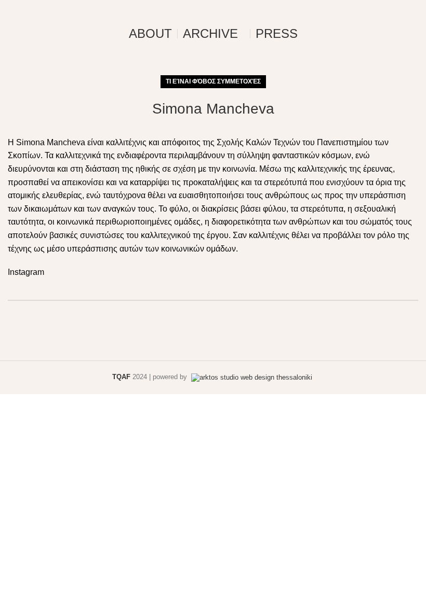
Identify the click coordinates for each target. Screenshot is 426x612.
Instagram (26, 272)
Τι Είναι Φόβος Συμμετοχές (213, 81)
